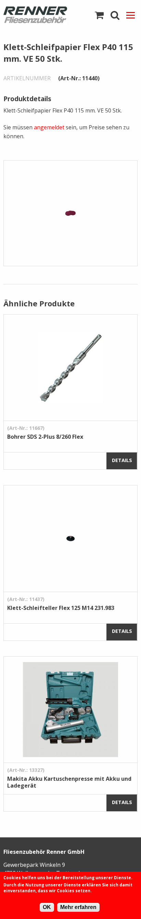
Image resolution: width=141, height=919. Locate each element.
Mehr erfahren (78, 907)
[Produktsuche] (115, 15)
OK (47, 907)
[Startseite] (35, 15)
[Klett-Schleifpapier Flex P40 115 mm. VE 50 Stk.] (70, 212)
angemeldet (49, 127)
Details (122, 460)
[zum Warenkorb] (99, 15)
